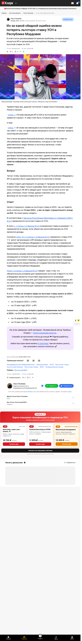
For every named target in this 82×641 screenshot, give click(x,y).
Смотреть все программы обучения (40, 450)
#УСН (52, 365)
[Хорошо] (28, 361)
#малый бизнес (42, 365)
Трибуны (30, 391)
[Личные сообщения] (72, 3)
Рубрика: (10, 370)
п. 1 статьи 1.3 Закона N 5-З (26, 226)
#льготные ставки (31, 367)
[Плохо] (39, 361)
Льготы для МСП (30, 20)
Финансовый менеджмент (66, 430)
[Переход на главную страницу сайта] (7, 3)
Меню (56, 639)
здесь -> (12, 115)
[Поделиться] (20, 51)
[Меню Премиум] (16, 3)
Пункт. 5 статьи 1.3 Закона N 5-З (22, 271)
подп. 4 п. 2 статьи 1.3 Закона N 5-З (32, 237)
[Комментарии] (7, 51)
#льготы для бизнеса (15, 367)
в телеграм (43, 343)
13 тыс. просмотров (13, 374)
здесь (10, 127)
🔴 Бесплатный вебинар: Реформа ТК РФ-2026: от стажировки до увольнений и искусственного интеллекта (40, 8)
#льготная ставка (62, 365)
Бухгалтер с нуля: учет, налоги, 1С (11, 430)
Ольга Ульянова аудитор (44, 333)
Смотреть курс (13, 444)
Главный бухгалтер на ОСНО (39, 429)
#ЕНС (42, 367)
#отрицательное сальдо (54, 367)
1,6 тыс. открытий (28, 374)
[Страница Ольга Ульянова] (8, 19)
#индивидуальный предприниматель (21, 365)
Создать (40, 638)
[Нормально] (34, 361)
